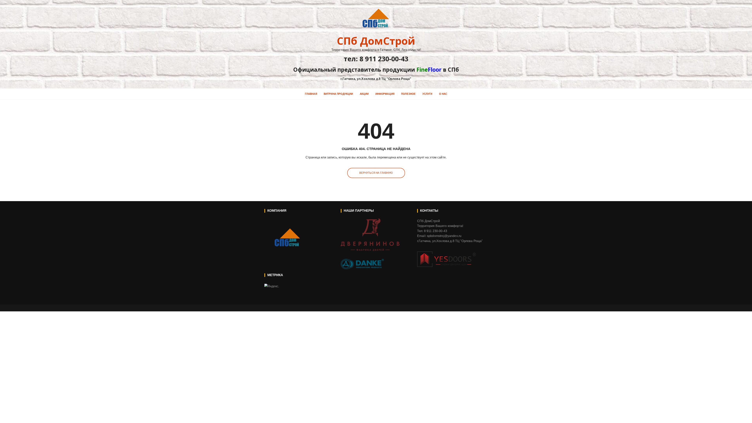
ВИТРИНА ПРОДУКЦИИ (338, 93)
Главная (311, 93)
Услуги (427, 93)
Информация (385, 93)
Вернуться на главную (376, 172)
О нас (443, 93)
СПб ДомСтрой (376, 40)
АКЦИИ (364, 93)
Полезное (408, 93)
